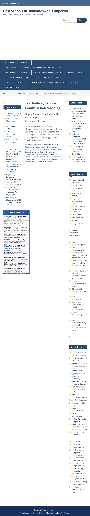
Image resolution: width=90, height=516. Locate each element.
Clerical (34, 149)
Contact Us (71, 82)
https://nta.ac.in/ (77, 299)
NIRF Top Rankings (12, 87)
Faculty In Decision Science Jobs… (14, 259)
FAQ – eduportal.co (56, 82)
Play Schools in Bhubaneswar (16, 72)
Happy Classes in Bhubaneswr (47, 159)
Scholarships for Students (52, 77)
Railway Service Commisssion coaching (39, 162)
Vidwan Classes (77, 218)
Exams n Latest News (13, 82)
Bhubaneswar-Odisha (35, 144)
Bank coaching (54, 147)
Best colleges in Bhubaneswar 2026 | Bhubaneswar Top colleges (31, 67)
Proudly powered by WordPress (32, 513)
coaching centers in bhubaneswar (50, 149)
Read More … (39, 140)
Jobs (27, 82)
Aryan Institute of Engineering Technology (78, 376)
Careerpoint (75, 212)
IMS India (75, 220)
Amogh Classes (77, 223)
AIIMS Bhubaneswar (79, 400)
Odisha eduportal (32, 77)
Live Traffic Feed (16, 213)
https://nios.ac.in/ (77, 309)
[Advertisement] (45, 42)
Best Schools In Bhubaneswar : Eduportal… (13, 252)
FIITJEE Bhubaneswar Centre (76, 201)
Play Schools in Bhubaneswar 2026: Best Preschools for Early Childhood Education (79, 113)
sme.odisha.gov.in (78, 258)
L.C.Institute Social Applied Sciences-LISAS (78, 389)
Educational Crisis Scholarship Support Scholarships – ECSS (79, 426)
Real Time (15, 273)
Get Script (9, 273)
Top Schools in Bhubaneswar (16, 62)
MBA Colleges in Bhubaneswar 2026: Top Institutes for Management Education (78, 126)
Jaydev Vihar (40, 147)
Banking (28, 149)
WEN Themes (65, 513)
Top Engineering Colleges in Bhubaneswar (77, 452)
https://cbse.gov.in (78, 244)
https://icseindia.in (78, 250)
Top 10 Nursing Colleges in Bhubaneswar (77, 471)
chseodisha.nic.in (77, 278)
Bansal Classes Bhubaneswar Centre (77, 187)
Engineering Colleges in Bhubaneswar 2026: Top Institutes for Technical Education (79, 139)
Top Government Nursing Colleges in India (78, 489)
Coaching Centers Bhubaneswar (46, 72)
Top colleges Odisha (72, 72)
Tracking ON (23, 273)
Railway (61, 159)
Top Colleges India (12, 77)
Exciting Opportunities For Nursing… (12, 229)
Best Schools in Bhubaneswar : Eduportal (35, 11)
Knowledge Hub (38, 82)
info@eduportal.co (13, 3)
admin (42, 121)
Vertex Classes (76, 215)
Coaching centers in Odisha (35, 152)
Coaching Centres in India (44, 154)
